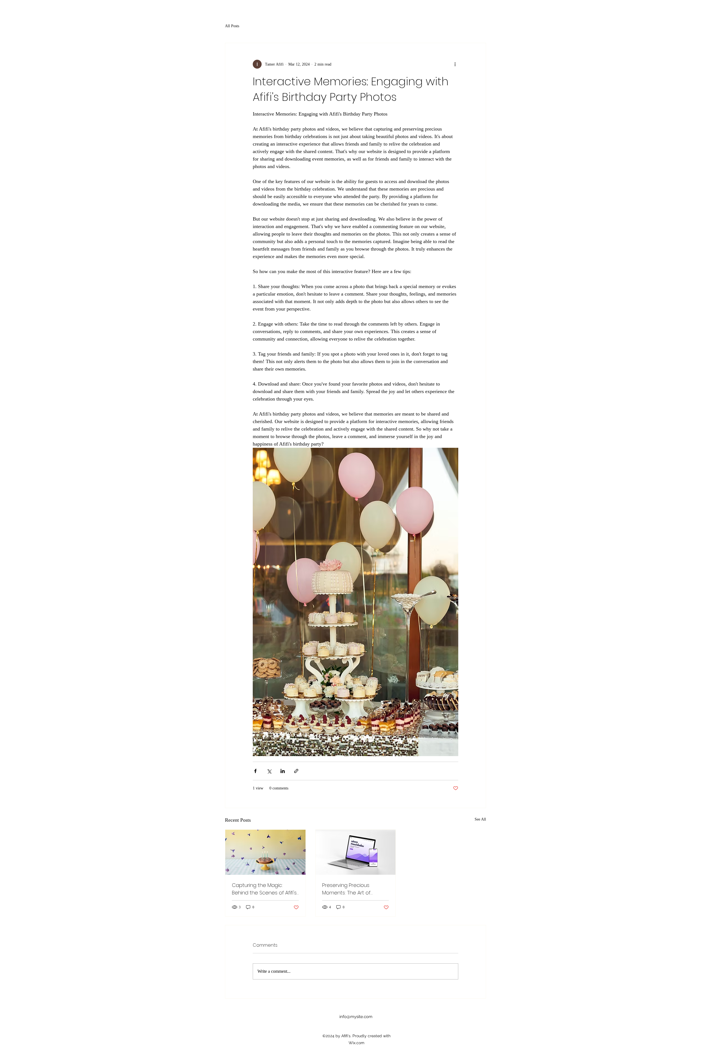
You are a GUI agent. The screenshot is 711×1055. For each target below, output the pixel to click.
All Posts (232, 26)
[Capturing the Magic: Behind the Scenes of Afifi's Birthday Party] (265, 852)
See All (480, 819)
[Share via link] (296, 771)
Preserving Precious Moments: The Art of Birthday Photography (348, 889)
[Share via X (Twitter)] (269, 771)
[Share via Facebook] (255, 771)
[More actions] (455, 64)
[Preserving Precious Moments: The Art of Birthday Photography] (356, 852)
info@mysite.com (355, 1016)
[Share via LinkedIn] (282, 771)
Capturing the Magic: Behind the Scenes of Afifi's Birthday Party (264, 889)
